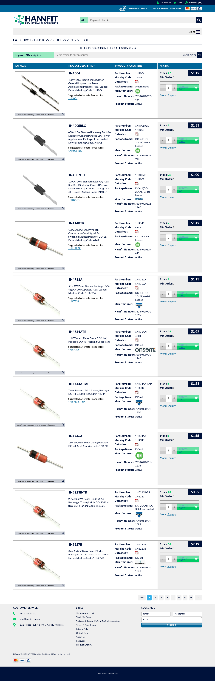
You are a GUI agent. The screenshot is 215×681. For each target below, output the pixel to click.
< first (141, 598)
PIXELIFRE (114, 674)
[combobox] (142, 20)
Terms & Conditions (86, 625)
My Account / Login (85, 613)
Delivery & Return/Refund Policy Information (98, 621)
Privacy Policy (82, 629)
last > (198, 598)
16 (179, 598)
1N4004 (72, 98)
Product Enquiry (84, 644)
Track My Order (83, 617)
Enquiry (171, 95)
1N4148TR (74, 248)
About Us (80, 636)
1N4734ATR (75, 349)
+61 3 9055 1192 (28, 613)
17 (185, 598)
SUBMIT (171, 625)
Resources (81, 640)
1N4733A (73, 301)
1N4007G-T (75, 199)
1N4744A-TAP (76, 401)
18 (191, 598)
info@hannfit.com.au (30, 619)
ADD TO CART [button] (183, 87)
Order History (83, 633)
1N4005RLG (75, 150)
